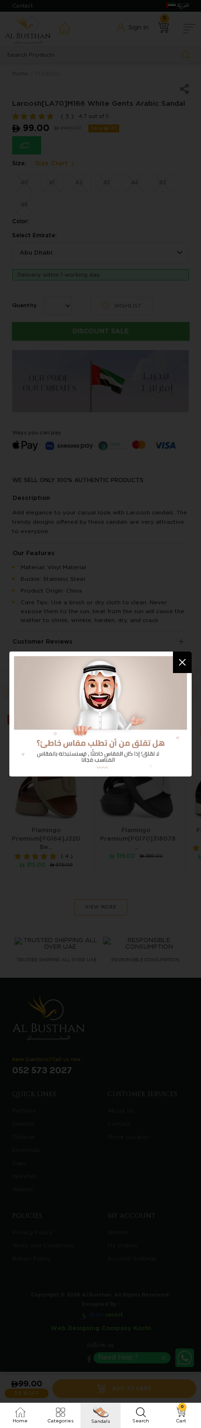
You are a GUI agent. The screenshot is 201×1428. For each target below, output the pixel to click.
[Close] (182, 662)
